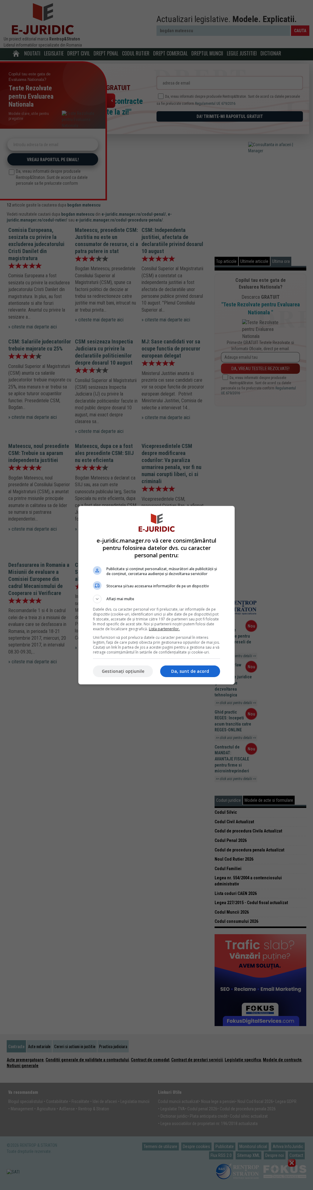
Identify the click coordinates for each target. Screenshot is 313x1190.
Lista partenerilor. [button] (164, 628)
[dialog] (156, 595)
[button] (156, 599)
